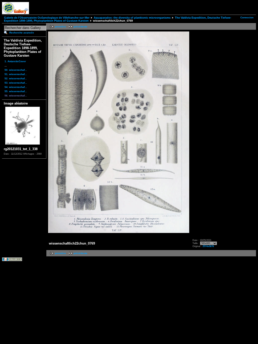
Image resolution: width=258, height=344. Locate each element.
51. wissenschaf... (16, 74)
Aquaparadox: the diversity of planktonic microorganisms (132, 17)
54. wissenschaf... (16, 87)
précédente (80, 26)
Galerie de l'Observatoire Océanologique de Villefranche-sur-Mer (46, 17)
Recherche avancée (21, 32)
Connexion (246, 17)
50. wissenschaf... (16, 69)
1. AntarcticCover (15, 61)
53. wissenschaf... (16, 82)
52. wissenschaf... (16, 78)
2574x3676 (208, 246)
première (60, 26)
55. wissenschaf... (16, 91)
